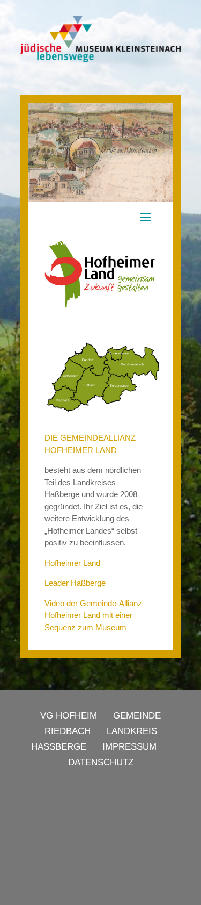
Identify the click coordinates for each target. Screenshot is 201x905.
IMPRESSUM (129, 747)
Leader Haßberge (75, 582)
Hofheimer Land (72, 563)
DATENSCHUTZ (100, 762)
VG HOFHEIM (68, 715)
